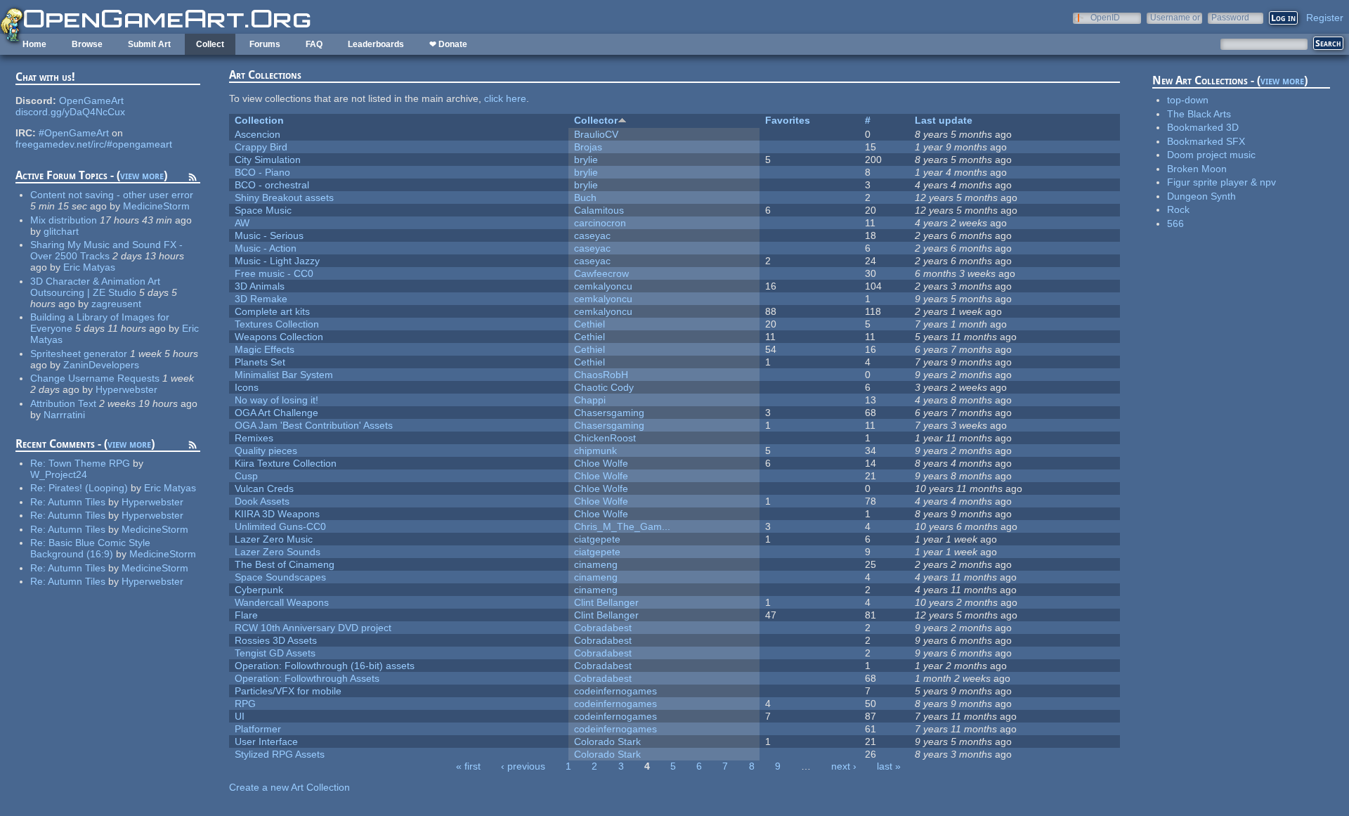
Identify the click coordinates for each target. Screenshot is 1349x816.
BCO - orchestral (272, 184)
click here (505, 98)
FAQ (314, 44)
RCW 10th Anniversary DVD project (313, 627)
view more (142, 175)
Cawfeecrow (601, 273)
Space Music (263, 210)
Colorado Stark (607, 741)
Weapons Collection (279, 336)
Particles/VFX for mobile (288, 691)
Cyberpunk (259, 589)
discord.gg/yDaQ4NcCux (70, 111)
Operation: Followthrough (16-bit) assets (325, 665)
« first (468, 766)
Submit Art (149, 44)
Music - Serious (269, 235)
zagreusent (116, 303)
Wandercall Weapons (282, 602)
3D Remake (261, 298)
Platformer (258, 728)
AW (242, 222)
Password (1230, 17)
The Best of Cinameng (284, 564)
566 (1175, 223)
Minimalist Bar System (284, 374)
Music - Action (265, 248)
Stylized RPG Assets (280, 754)
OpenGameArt (91, 100)
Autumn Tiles (76, 501)
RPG (245, 703)
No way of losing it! (276, 400)
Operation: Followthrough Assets (307, 678)
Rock (1178, 209)
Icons (247, 387)
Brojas (588, 147)
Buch (585, 197)
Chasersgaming (609, 412)
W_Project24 (58, 474)
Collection (259, 120)
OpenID (1105, 17)
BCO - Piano (262, 172)
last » (889, 766)
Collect (210, 44)
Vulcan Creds (264, 488)
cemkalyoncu (603, 286)
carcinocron (600, 222)
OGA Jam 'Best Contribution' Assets (314, 425)
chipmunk (595, 450)
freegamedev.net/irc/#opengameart (93, 144)
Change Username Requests (94, 378)
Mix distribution (63, 220)
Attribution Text (63, 403)
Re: (39, 463)
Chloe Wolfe (601, 463)
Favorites (787, 120)
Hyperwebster (126, 389)
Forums (264, 44)
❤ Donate (448, 44)
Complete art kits (272, 311)
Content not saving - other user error (111, 194)
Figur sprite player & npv (1221, 182)
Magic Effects (264, 349)
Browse (87, 44)
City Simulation (268, 159)
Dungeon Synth (1201, 196)
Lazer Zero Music (274, 539)
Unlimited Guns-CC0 (280, 526)
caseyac (592, 235)
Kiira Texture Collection (286, 463)
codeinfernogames (615, 691)
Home (34, 44)
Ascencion (257, 134)
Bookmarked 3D (1203, 127)
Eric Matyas (89, 267)
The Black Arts (1199, 113)
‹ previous (523, 766)
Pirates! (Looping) (88, 487)
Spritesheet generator (78, 353)
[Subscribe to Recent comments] (192, 447)
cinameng (596, 564)
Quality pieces (266, 450)
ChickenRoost (605, 437)
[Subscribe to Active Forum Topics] (192, 179)
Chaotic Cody (604, 387)
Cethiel (589, 324)
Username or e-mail (1175, 17)
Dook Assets (262, 501)
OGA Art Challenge (276, 412)
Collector (596, 120)
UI (240, 716)
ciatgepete (597, 539)
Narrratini (64, 414)
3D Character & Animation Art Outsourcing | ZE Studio (95, 287)
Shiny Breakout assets (284, 197)
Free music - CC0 (274, 273)
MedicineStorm (156, 206)
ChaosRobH (601, 374)
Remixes (254, 437)
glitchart (61, 231)
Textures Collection (277, 324)
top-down (1187, 99)
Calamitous (599, 210)
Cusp (246, 475)
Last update (943, 120)
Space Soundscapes (280, 577)
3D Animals (260, 286)
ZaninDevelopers (101, 364)
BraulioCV (596, 134)
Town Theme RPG (89, 463)
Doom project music (1211, 154)
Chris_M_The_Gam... (622, 526)
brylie (586, 159)
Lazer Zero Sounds (277, 551)
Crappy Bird (261, 147)
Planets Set (260, 362)
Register (1324, 17)
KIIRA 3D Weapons (277, 513)
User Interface (266, 741)
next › (843, 766)
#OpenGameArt (74, 132)
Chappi (590, 400)
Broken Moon (1197, 168)
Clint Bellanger (606, 602)
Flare (246, 615)
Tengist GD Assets (275, 653)
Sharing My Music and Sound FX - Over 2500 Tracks (106, 250)
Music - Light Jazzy (277, 260)
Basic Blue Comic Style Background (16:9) (90, 548)
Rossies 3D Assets (276, 640)
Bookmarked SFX (1206, 141)
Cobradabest (603, 627)
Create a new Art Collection (289, 787)
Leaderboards (376, 44)
